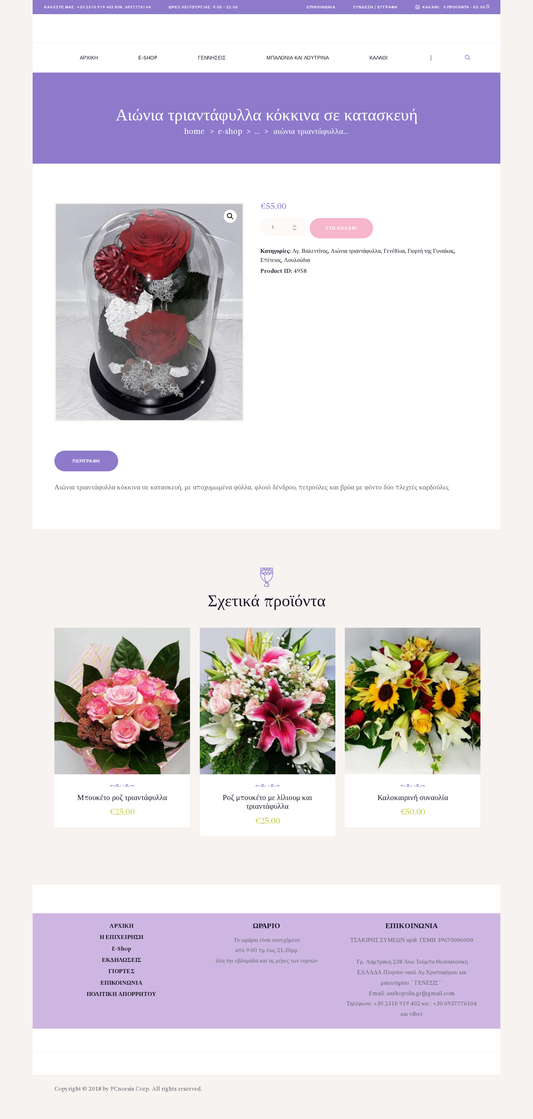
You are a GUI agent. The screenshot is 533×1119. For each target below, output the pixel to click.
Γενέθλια (394, 251)
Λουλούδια (297, 260)
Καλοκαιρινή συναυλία (412, 798)
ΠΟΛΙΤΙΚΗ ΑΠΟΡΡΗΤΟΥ (122, 994)
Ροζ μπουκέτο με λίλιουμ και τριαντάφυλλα (267, 802)
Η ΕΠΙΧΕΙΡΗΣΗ (122, 937)
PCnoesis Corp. (130, 1089)
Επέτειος (270, 260)
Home (194, 132)
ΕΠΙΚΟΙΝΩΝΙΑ (121, 983)
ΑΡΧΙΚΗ (121, 926)
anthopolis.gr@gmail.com (421, 994)
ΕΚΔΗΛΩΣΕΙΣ (121, 960)
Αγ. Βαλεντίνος (310, 251)
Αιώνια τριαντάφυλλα (356, 251)
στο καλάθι (341, 228)
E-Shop (230, 132)
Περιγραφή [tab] (86, 461)
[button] (230, 216)
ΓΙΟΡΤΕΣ (121, 972)
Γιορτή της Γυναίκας (431, 251)
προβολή (126, 708)
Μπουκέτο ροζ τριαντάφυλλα (122, 798)
